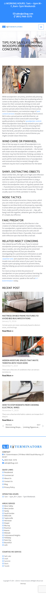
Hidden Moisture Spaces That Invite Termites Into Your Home (20, 362)
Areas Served (8, 503)
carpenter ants (7, 259)
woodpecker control (33, 121)
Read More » (7, 331)
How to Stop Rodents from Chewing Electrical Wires (20, 406)
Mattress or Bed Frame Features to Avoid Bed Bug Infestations (20, 317)
